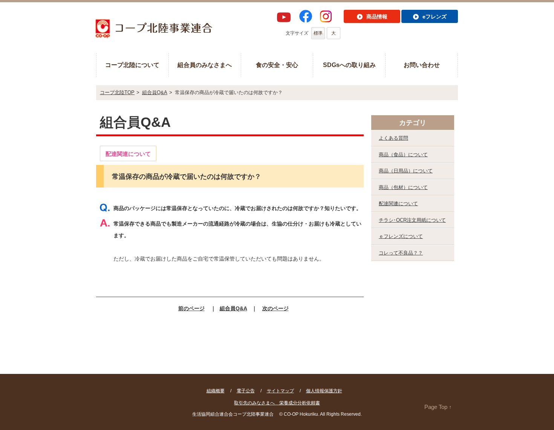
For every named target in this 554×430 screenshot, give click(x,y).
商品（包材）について (403, 187)
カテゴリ (412, 123)
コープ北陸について (132, 65)
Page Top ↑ (438, 407)
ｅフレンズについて (401, 236)
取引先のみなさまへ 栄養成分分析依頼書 (277, 403)
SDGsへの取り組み (349, 65)
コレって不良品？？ (401, 253)
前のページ (191, 308)
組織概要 (216, 390)
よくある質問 (393, 138)
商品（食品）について (403, 154)
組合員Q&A (154, 92)
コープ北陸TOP (117, 92)
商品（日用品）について (406, 171)
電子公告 (246, 390)
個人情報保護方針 (324, 390)
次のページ (275, 308)
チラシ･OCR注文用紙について (412, 220)
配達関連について (398, 203)
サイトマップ (280, 390)
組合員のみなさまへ (205, 65)
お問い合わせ (422, 65)
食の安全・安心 (277, 65)
